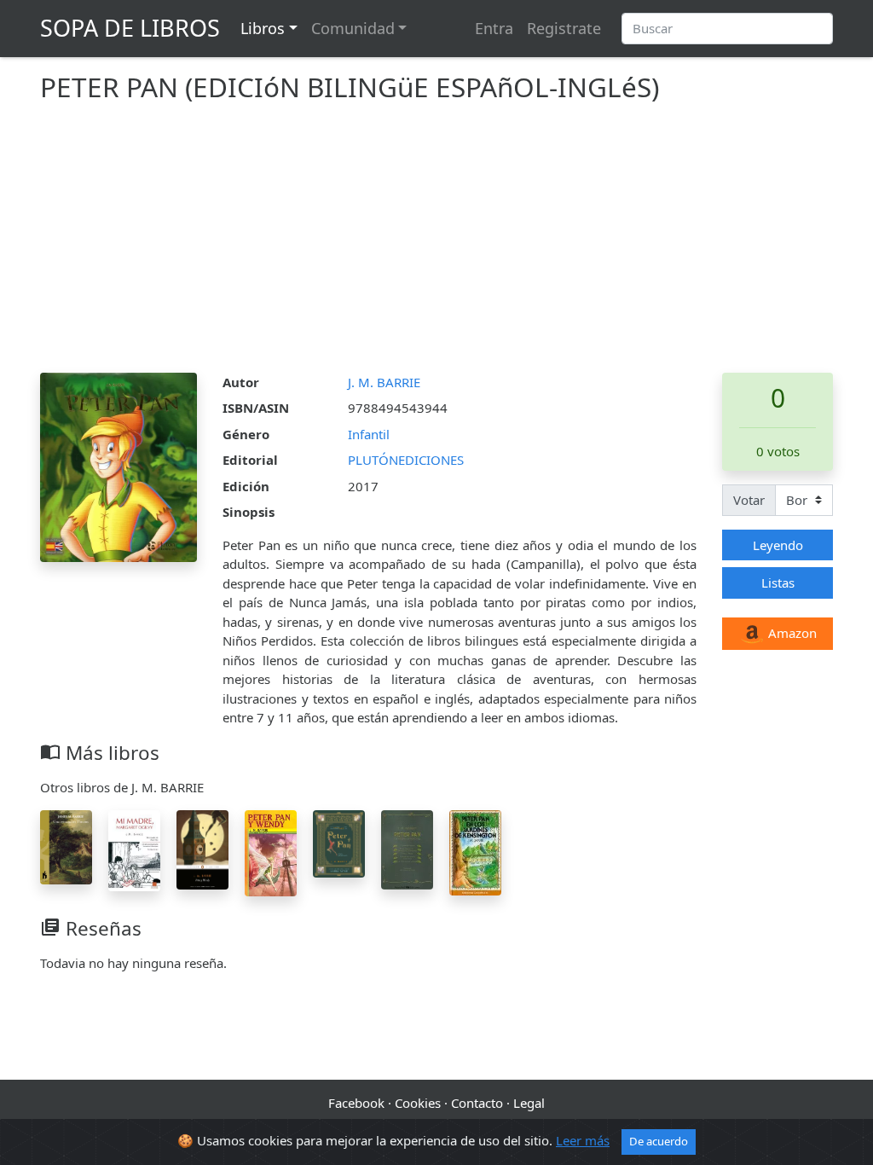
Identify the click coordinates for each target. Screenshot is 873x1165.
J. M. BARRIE (384, 382)
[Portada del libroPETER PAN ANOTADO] (339, 842)
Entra (494, 28)
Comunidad (353, 28)
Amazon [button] (791, 632)
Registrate (564, 28)
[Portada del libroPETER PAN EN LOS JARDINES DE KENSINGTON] (475, 851)
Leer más (583, 1140)
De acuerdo (658, 1141)
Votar (749, 499)
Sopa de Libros (130, 27)
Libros (262, 28)
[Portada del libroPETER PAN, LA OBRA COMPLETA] (407, 848)
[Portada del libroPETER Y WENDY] (202, 847)
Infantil (369, 434)
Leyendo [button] (778, 545)
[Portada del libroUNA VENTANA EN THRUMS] (66, 846)
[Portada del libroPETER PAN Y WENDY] (271, 852)
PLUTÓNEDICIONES (406, 459)
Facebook (356, 1102)
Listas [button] (778, 582)
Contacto (477, 1102)
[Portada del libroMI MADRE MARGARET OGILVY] (134, 849)
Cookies (418, 1102)
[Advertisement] (436, 244)
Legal (529, 1102)
